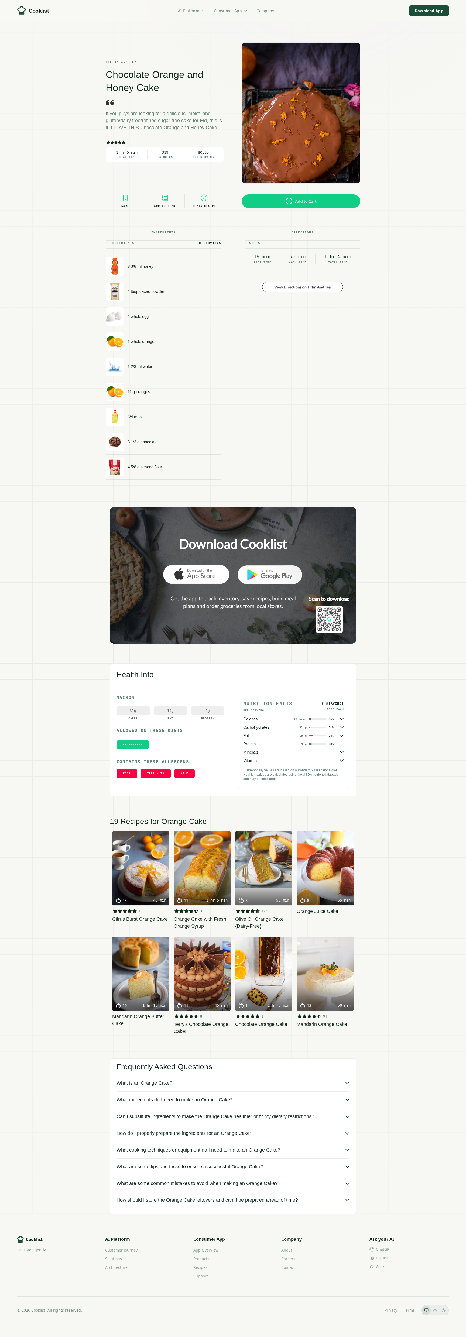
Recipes (200, 1267)
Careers (288, 1258)
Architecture (116, 1267)
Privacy (391, 1310)
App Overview (205, 1250)
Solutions (113, 1258)
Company (265, 10)
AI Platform (188, 10)
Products (201, 1258)
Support (200, 1275)
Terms (409, 1310)
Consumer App (228, 10)
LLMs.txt (370, 1310)
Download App (429, 10)
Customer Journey (121, 1250)
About (286, 1250)
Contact (288, 1267)
